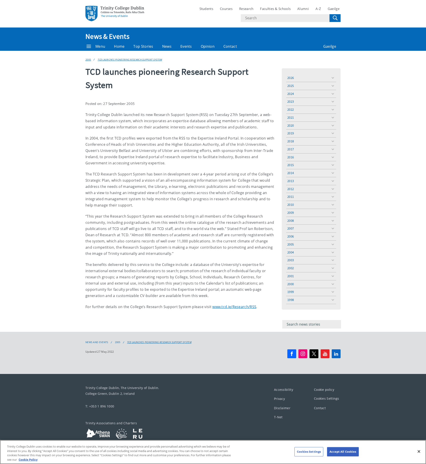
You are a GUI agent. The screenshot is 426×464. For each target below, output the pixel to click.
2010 (290, 205)
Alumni (303, 8)
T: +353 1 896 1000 (99, 406)
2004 (290, 252)
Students (206, 8)
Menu (100, 46)
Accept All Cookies (342, 452)
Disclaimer (282, 408)
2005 (88, 59)
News (167, 46)
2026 (290, 78)
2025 (290, 86)
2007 (290, 228)
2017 (290, 149)
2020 (290, 125)
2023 (290, 101)
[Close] (419, 451)
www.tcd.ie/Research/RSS (234, 306)
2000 (290, 284)
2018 (290, 141)
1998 (290, 300)
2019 (290, 133)
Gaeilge (333, 8)
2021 (290, 117)
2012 (290, 189)
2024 (290, 94)
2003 (290, 260)
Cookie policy (324, 389)
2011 (290, 197)
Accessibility (283, 389)
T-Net (278, 417)
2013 (290, 181)
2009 (290, 212)
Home (119, 46)
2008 (290, 220)
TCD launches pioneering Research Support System (130, 59)
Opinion (208, 46)
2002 (290, 268)
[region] (213, 452)
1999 (290, 292)
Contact (230, 46)
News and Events (96, 342)
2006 (290, 236)
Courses (226, 8)
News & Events (107, 36)
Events (186, 46)
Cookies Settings (326, 398)
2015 (290, 165)
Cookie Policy (28, 459)
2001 (290, 276)
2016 (290, 157)
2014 (290, 173)
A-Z (318, 8)
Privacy (279, 399)
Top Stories (143, 46)
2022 (290, 109)
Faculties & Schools (275, 8)
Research (246, 8)
